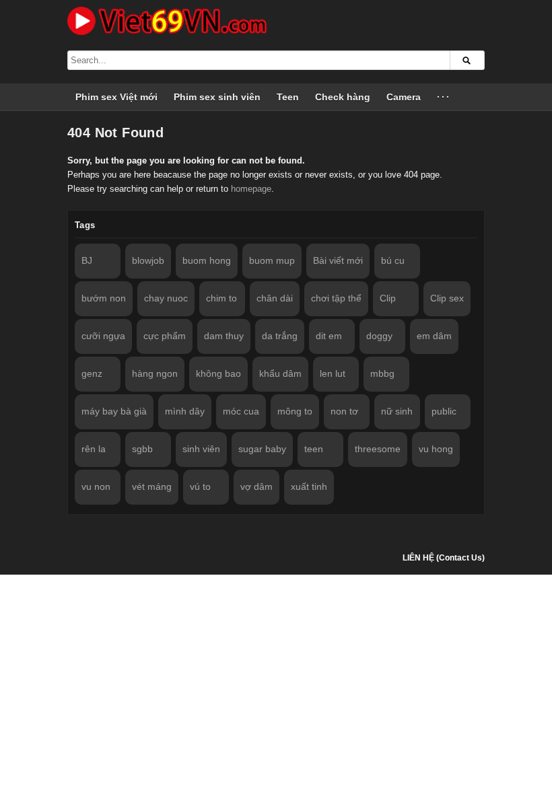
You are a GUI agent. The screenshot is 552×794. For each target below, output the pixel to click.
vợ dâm (256, 486)
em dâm (434, 335)
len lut (332, 373)
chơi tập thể (336, 298)
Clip (388, 298)
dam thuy (224, 335)
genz (91, 373)
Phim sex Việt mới (116, 97)
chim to (221, 298)
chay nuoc (166, 298)
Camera (403, 97)
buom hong (206, 260)
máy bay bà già (114, 411)
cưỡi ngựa (103, 335)
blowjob (148, 260)
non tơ (344, 411)
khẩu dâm (280, 373)
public (444, 411)
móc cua (241, 411)
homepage (251, 189)
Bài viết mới (338, 260)
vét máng (152, 486)
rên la (93, 448)
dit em (329, 335)
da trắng (280, 335)
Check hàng (342, 97)
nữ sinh (397, 411)
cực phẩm (164, 335)
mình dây (185, 411)
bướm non (103, 298)
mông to (294, 411)
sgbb (142, 448)
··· (444, 97)
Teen (288, 97)
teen (313, 448)
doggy (379, 335)
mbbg (382, 373)
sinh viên (201, 448)
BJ (86, 260)
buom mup (272, 260)
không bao (218, 373)
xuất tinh (309, 486)
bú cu (393, 260)
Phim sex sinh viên (217, 97)
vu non (95, 486)
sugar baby (262, 448)
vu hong (436, 448)
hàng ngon (155, 373)
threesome (378, 448)
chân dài (274, 298)
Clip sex (447, 298)
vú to (200, 486)
